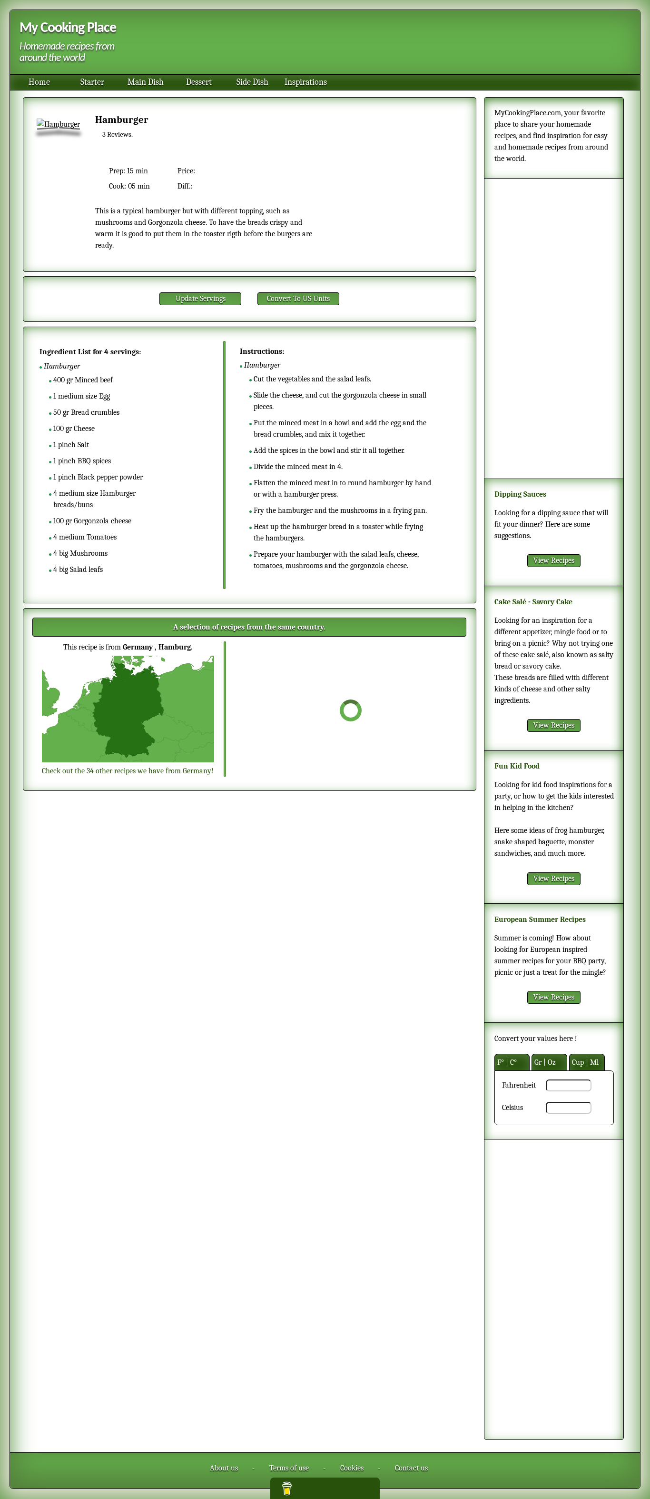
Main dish (146, 82)
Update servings (201, 298)
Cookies (352, 1468)
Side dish (252, 82)
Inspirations (306, 82)
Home (39, 82)
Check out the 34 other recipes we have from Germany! (128, 771)
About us (224, 1468)
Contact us (411, 1468)
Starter (92, 82)
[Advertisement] (375, 43)
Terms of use (289, 1468)
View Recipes (553, 560)
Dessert (199, 82)
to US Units (298, 298)
